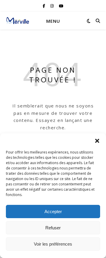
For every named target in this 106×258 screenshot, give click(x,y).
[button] (97, 141)
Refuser (53, 227)
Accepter (53, 211)
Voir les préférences (53, 243)
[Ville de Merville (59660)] (17, 21)
